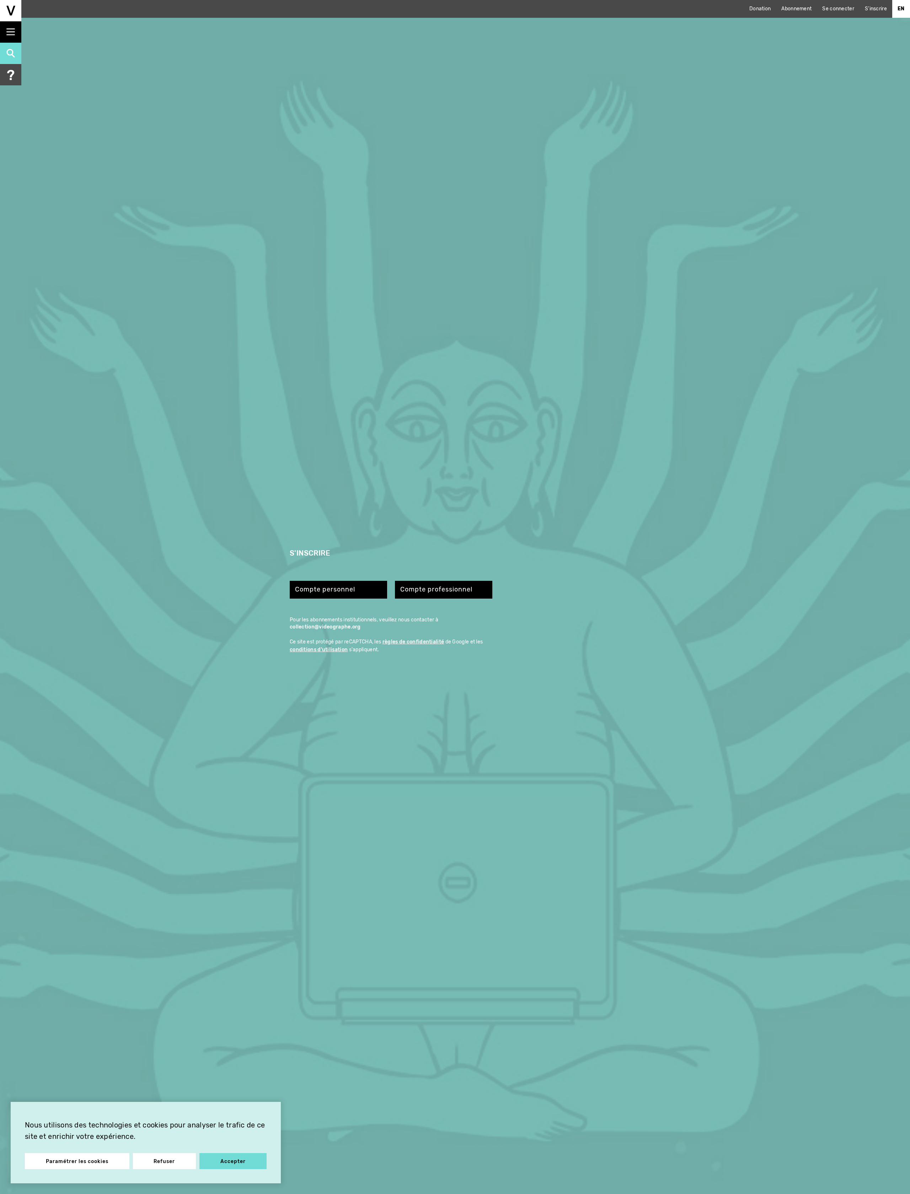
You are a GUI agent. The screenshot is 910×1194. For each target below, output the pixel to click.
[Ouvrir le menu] (10, 32)
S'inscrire (876, 9)
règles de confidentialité (413, 642)
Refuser (164, 1161)
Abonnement (796, 9)
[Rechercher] (10, 53)
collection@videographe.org (325, 627)
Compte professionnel (436, 589)
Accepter (233, 1161)
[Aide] (10, 74)
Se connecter (838, 9)
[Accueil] (10, 10)
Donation (760, 9)
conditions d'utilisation (319, 650)
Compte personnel (325, 589)
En (901, 9)
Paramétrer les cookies (77, 1161)
